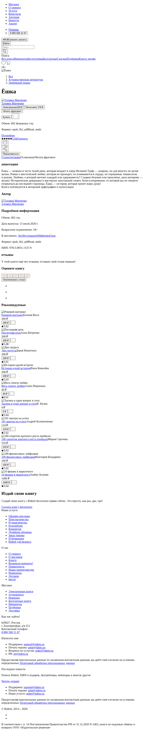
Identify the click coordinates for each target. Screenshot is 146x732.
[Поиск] (4, 51)
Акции (13, 23)
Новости (14, 20)
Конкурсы (15, 13)
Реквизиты (15, 572)
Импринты (20, 58)
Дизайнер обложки (20, 532)
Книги (13, 560)
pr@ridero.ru (21, 653)
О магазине (15, 556)
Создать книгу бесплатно (16, 506)
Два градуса (8, 350)
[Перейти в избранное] (3, 63)
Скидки (62, 58)
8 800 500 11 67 (10, 632)
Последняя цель (11, 332)
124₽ (6, 429)
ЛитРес (22, 235)
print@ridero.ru (36, 647)
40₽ (5, 393)
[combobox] (73, 47)
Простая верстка (18, 519)
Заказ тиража (16, 535)
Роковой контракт (12, 315)
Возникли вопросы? (21, 563)
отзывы (15, 157)
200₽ (6, 322)
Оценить (22, 138)
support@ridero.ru (34, 644)
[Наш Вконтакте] (10, 714)
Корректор (15, 528)
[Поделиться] (5, 149)
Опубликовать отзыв (14, 279)
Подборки (73, 58)
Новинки (14, 597)
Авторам (14, 17)
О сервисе (15, 7)
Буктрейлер (16, 525)
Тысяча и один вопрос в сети (19, 403)
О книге (6, 157)
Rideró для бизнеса (20, 541)
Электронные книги (21, 591)
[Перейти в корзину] (8, 63)
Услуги (13, 10)
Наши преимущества (21, 569)
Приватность (16, 566)
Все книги (7, 58)
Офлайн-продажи (19, 516)
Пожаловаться (11, 154)
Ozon (52, 235)
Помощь (14, 29)
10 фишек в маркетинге (15, 474)
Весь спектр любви (13, 385)
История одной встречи (15, 368)
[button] (73, 51)
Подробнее (8, 135)
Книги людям (87, 58)
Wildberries (42, 235)
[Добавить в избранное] (5, 143)
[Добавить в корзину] (15, 116)
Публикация (16, 538)
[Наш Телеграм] (10, 718)
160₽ (6, 464)
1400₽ (6, 482)
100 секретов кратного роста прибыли (24, 439)
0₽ (4, 411)
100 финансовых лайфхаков (18, 456)
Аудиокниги (16, 594)
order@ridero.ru (44, 650)
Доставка (14, 610)
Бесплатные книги (20, 600)
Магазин (14, 4)
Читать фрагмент (12, 111)
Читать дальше (10, 681)
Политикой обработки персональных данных (47, 663)
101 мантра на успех (13, 421)
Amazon (31, 235)
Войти (6, 43)
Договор (14, 576)
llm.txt (12, 579)
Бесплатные (50, 58)
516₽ (6, 447)
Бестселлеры (35, 58)
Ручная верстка (18, 522)
